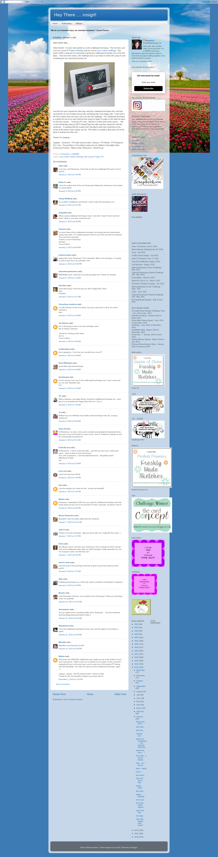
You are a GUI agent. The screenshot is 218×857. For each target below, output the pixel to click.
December (141, 670)
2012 (136, 830)
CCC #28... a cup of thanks (141, 758)
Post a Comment (63, 684)
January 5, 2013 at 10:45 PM (70, 264)
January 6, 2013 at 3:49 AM (70, 315)
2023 (136, 634)
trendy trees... (139, 787)
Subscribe (148, 88)
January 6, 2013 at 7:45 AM (70, 405)
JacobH (117, 847)
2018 (136, 651)
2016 (136, 657)
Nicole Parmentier (66, 516)
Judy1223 (63, 213)
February (140, 711)
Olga (61, 579)
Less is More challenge (106, 51)
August (140, 691)
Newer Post (59, 694)
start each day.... (140, 811)
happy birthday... (141, 795)
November (141, 676)
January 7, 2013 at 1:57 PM (70, 536)
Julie (61, 166)
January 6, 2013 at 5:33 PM (70, 463)
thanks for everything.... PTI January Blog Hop (141, 743)
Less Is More (64, 157)
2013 (136, 667)
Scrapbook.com (138, 146)
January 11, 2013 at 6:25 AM (70, 618)
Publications (67, 23)
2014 (136, 664)
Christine (62, 286)
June (139, 698)
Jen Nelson (63, 323)
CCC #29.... (140, 727)
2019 (136, 647)
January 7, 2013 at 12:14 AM (70, 522)
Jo (60, 412)
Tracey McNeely (65, 199)
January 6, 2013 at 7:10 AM (70, 388)
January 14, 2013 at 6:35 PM (70, 649)
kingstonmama (65, 255)
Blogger (134, 847)
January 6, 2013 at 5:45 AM (70, 370)
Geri (60, 485)
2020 (136, 644)
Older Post (120, 694)
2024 (136, 631)
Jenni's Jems (64, 562)
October (140, 681)
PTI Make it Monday (75, 51)
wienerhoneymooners (68, 271)
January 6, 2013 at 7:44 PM (70, 478)
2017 (136, 654)
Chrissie (62, 229)
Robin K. (62, 182)
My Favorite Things (92, 157)
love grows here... (140, 723)
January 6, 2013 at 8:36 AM (70, 421)
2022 (136, 637)
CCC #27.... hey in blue (140, 780)
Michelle (62, 642)
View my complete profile (142, 61)
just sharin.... (141, 775)
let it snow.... (141, 800)
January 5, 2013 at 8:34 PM (70, 221)
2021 (136, 641)
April (139, 705)
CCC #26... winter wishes (140, 805)
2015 (136, 661)
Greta (61, 544)
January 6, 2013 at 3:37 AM (70, 297)
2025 (136, 627)
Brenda (62, 593)
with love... (140, 730)
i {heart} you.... (139, 735)
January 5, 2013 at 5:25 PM (70, 175)
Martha (62, 499)
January (140, 717)
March (139, 708)
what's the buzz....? (140, 751)
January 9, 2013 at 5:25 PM (70, 585)
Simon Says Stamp (139, 149)
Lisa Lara (63, 471)
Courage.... (140, 816)
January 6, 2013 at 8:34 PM (70, 508)
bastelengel (64, 377)
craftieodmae (64, 349)
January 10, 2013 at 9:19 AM (70, 602)
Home (55, 23)
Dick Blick (135, 140)
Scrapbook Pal (137, 143)
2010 (136, 837)
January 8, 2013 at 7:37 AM (70, 571)
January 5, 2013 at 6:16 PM (70, 191)
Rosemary (150, 41)
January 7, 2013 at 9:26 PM (70, 555)
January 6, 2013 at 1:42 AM (70, 278)
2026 (136, 624)
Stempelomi (64, 626)
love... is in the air (140, 764)
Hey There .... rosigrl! (75, 14)
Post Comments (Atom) (73, 699)
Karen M (62, 429)
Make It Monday (77, 157)
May (138, 701)
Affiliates (79, 23)
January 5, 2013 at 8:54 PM (70, 247)
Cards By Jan (64, 447)
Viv (60, 396)
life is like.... (140, 791)
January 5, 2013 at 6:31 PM (70, 205)
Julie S (61, 530)
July (138, 695)
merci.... (139, 772)
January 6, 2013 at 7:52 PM (70, 492)
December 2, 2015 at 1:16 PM (71, 679)
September (141, 686)
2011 (136, 833)
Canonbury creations (68, 304)
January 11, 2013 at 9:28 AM (70, 635)
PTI (102, 157)
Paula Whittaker (65, 363)
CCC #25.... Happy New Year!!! (140, 822)
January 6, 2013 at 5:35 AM (70, 355)
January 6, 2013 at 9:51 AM (70, 440)
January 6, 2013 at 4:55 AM (70, 341)
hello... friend (141, 768)
